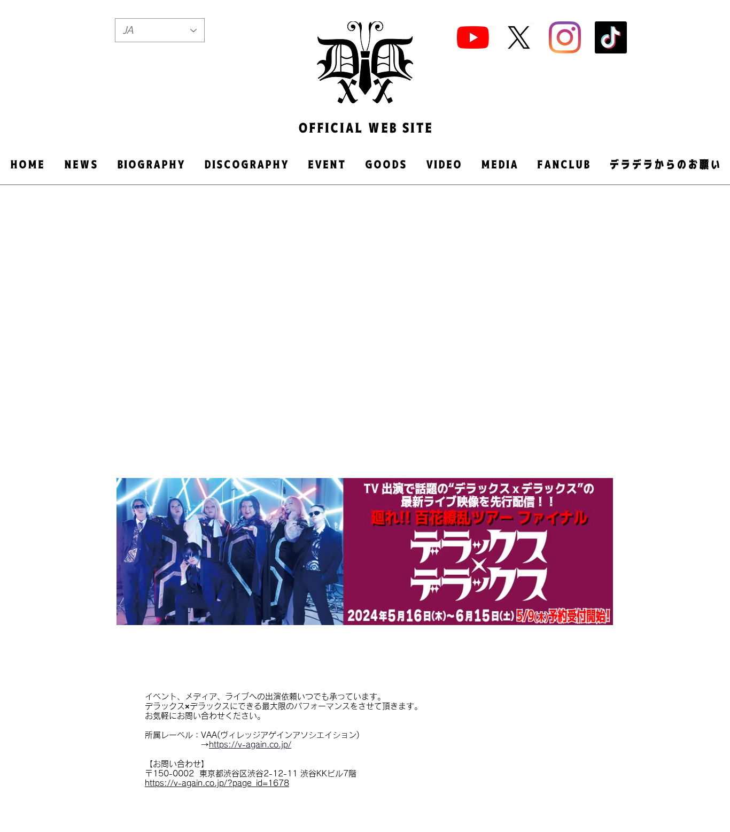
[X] (519, 37)
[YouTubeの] (473, 37)
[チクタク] (611, 37)
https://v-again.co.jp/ (250, 745)
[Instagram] (565, 37)
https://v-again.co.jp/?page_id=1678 (217, 783)
